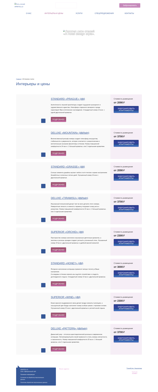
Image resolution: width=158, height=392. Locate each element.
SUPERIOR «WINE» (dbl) (65, 297)
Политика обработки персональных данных (33, 382)
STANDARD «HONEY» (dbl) (67, 263)
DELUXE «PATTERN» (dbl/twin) (69, 328)
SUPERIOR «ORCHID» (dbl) (67, 231)
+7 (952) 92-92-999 (106, 7)
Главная (18, 79)
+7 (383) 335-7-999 (106, 3)
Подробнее (58, 119)
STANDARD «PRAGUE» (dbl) (68, 98)
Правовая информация (27, 374)
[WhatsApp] (82, 5)
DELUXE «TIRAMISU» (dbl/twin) (69, 198)
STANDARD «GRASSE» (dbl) (68, 166)
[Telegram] (88, 5)
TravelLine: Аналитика (134, 368)
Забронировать (130, 5)
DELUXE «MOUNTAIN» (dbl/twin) (70, 132)
